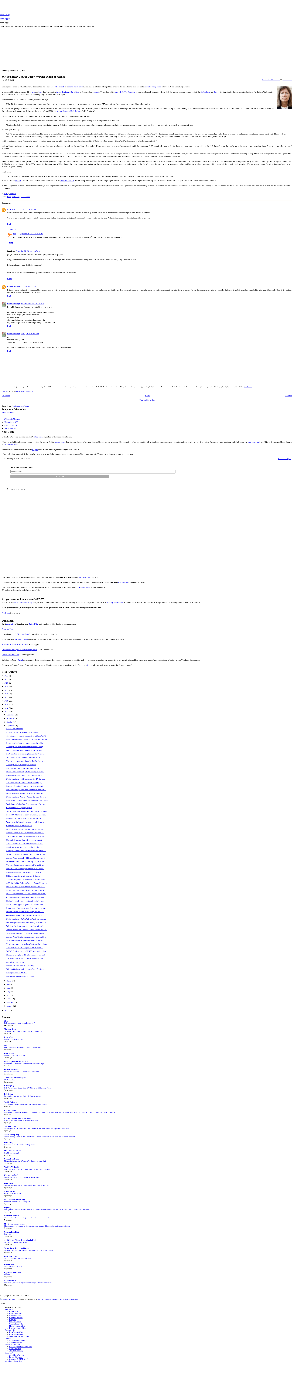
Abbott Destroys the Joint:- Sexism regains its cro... (24, 844)
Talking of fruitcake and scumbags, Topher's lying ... (25, 969)
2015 (6, 705)
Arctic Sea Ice (9, 1191)
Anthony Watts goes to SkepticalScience (21, 765)
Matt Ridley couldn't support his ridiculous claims (24, 775)
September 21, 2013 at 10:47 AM (28, 251)
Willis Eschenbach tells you (24, 603)
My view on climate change (14, 1224)
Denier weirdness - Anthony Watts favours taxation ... (25, 829)
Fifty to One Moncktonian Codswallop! (20, 966)
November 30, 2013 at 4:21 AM (32, 304)
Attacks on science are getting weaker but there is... (24, 847)
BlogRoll (12, 1320)
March (9, 999)
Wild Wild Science (85, 577)
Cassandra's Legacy (12, 1159)
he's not (96, 92)
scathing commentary (115, 603)
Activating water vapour (15, 962)
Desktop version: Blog (17, 1328)
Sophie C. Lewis (10, 1102)
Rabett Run (8, 1094)
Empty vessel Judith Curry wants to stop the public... (25, 743)
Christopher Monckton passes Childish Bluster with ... (25, 897)
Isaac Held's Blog (10, 1256)
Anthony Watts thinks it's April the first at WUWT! (24, 948)
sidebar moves (60, 442)
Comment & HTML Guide (19, 1359)
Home (147, 396)
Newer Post (6, 396)
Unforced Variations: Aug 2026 (15, 1055)
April (9, 995)
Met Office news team (12, 1151)
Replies (13, 229)
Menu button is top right (13, 1361)
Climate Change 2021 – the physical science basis (22, 1177)
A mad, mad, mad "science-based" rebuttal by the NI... (26, 890)
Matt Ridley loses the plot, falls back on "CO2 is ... (24, 872)
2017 (6, 697)
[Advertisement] (69, 45)
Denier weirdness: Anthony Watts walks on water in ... (26, 797)
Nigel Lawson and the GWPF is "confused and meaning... (27, 739)
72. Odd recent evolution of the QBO (17, 1258)
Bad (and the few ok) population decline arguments (22, 1096)
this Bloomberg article (153, 87)
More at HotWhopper (12, 1345)
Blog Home (13, 1311)
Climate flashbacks (16, 1324)
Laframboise (205, 92)
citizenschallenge (13, 304)
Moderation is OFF (11, 422)
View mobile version (147, 400)
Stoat (6, 1021)
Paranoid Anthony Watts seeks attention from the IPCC (26, 790)
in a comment (123, 582)
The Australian (25, 197)
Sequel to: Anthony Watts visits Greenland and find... (25, 887)
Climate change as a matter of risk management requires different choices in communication (37, 1226)
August (9, 981)
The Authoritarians (21, 639)
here (33, 92)
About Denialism (15, 1342)
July (8, 984)
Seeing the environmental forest (16, 1248)
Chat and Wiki (10, 1330)
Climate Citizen (10, 1110)
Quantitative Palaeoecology (14, 1199)
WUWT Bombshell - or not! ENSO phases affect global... (27, 951)
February (10, 1002)
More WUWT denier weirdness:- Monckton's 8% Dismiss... (28, 801)
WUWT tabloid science (14, 729)
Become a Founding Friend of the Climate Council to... (26, 786)
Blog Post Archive (16, 1318)
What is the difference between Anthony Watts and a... (26, 940)
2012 (6, 1010)
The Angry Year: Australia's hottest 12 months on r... (25, 958)
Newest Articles (10, 428)
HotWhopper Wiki (16, 1334)
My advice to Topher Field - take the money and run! (25, 955)
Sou (14, 234)
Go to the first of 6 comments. (271, 80)
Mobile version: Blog (17, 1326)
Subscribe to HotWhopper (21, 467)
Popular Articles (15, 1322)
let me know (38, 437)
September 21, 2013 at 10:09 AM (24, 209)
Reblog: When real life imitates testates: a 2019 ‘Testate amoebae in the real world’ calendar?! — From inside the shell (46, 1210)
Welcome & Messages (12, 419)
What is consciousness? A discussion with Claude (22, 1072)
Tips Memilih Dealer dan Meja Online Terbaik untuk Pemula (25, 1104)
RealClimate (9, 1053)
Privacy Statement (15, 1357)
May (8, 992)
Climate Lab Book (11, 1175)
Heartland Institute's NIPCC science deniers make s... (25, 818)
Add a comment (287, 80)
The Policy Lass (10, 1126)
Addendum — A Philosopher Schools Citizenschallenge (24, 1064)
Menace (7, 1275)
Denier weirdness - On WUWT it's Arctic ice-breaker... (26, 919)
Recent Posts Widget (284, 459)
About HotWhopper (16, 1355)
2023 (6, 676)
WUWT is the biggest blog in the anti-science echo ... (25, 905)
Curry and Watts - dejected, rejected (19, 808)
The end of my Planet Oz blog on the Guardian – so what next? (26, 1218)
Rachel (10, 286)
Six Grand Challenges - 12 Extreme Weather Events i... (26, 933)
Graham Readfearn (11, 1216)
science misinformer (75, 87)
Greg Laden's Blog (11, 1232)
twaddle (18, 181)
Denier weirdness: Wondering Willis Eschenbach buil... (26, 793)
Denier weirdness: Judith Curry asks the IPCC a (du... (25, 779)
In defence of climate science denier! (15, 645)
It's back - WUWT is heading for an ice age (22, 732)
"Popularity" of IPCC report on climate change (23, 757)
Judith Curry (16, 197)
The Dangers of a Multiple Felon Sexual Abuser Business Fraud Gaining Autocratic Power (36, 1128)
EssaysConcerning (11, 1070)
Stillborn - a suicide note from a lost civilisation (23, 876)
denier (9, 197)
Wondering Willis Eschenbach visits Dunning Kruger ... (26, 854)
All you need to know (17, 1340)
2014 (6, 708)
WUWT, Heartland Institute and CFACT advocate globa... (27, 811)
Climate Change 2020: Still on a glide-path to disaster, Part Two (26, 1185)
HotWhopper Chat (16, 1332)
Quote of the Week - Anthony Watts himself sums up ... (26, 915)
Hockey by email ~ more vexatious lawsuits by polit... (25, 901)
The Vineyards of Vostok (13, 1266)
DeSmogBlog (9, 1086)
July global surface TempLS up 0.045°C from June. (22, 1047)
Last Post (7, 1234)
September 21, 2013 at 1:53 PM (31, 234)
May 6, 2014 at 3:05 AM (30, 334)
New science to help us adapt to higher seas (19, 1145)
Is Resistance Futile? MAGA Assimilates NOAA (21, 1120)
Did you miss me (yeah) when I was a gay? (19, 1023)
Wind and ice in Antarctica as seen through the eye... (25, 822)
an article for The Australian (125, 92)
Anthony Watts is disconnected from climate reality (24, 747)
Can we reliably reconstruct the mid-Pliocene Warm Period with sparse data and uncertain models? (39, 1137)
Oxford (20, 660)
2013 (6, 712)
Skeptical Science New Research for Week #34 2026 (23, 1031)
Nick (9, 209)
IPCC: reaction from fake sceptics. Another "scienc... (25, 754)
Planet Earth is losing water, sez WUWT (21, 976)
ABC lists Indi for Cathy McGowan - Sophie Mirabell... (26, 883)
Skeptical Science (10, 1029)
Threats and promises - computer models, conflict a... (25, 865)
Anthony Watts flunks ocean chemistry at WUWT (24, 768)
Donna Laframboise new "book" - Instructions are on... (26, 894)
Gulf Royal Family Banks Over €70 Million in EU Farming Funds (27, 1088)
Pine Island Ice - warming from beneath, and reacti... (25, 869)
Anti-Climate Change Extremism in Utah (20, 1240)
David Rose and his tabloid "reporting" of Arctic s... (25, 912)
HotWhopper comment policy (25, 391)
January (10, 1006)
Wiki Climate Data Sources (19, 1336)
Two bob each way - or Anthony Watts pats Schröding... (26, 944)
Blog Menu (9, 1309)
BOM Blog (8, 1143)
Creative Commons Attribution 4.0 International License (57, 1299)
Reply (9, 224)
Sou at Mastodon (8, 413)
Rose (216, 92)
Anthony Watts (84, 587)
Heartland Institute (67, 181)
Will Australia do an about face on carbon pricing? (24, 926)
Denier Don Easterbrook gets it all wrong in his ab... (25, 772)
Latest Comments (10, 425)
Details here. (248, 387)
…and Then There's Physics (15, 1078)
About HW (9, 1353)
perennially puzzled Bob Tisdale (68, 111)
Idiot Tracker (9, 1183)
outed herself (59, 87)
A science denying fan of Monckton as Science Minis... (26, 879)
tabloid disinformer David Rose (67, 92)
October (10, 722)
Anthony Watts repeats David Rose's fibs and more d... (26, 858)
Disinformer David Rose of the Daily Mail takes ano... (26, 862)
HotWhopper (5, 19)
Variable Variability (12, 1167)
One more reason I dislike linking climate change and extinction (27, 1169)
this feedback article (11, 445)
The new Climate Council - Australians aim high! (24, 783)
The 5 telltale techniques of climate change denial (19, 650)
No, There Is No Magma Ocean (15, 1242)
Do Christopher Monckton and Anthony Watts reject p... (26, 922)
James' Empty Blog (11, 1135)
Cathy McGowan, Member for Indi (19, 826)
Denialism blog (7, 629)
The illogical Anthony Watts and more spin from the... (25, 836)
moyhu (7, 1045)
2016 (6, 701)
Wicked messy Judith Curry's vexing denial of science (25, 804)
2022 (6, 679)
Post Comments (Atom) (20, 406)
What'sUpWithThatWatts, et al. (16, 1061)
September (11, 726)
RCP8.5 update (9, 1080)
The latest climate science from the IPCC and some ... (25, 761)
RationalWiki (33, 624)
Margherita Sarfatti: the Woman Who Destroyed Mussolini (25, 1161)
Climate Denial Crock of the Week (17, 1118)
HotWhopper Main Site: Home (20, 1347)
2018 (6, 694)
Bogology (7, 1208)
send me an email (254, 442)
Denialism (8, 1338)
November (11, 718)
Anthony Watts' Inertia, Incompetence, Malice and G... (26, 937)
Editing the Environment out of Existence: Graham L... (26, 851)
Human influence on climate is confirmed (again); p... (25, 840)
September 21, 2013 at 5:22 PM (24, 286)
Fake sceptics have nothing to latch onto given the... (25, 750)
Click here (5, 391)
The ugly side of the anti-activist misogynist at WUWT (26, 736)
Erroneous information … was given (17, 1202)
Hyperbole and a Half (12, 1273)
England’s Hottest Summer (13, 1039)
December (11, 715)
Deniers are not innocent (10, 655)
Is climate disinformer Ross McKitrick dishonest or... (25, 833)
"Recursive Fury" (23, 634)
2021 (6, 683)
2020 (6, 687)
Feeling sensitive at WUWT (16, 973)
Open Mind (8, 1037)
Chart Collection (15, 1349)
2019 (6, 690)
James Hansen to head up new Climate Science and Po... (26, 930)
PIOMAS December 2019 (13, 1193)
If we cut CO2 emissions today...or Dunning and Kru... (26, 815)
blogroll (35, 450)
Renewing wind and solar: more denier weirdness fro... (26, 908)
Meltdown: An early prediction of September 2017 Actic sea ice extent (29, 1250)
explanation (10, 624)
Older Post (288, 396)
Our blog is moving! (11, 1153)
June (8, 988)
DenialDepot (9, 1264)
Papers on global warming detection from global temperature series (28, 1283)
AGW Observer (10, 1281)
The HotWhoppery (16, 1351)
